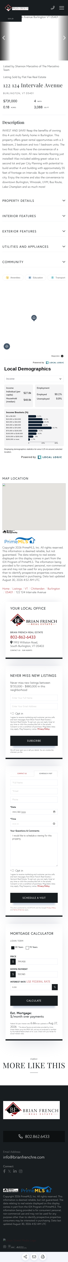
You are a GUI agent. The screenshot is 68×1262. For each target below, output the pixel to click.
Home (5, 588)
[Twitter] (9, 1171)
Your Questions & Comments (24, 830)
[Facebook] (4, 1171)
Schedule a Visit (45, 773)
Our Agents (27, 650)
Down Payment (19, 969)
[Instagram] (20, 1171)
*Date (13, 807)
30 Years (19, 946)
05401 (9, 592)
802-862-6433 (23, 637)
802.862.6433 (37, 1136)
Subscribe (34, 740)
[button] (5, 38)
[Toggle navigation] (61, 7)
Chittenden (38, 588)
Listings (17, 588)
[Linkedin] (15, 1171)
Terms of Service (18, 910)
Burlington (54, 588)
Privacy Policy (43, 729)
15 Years (33, 946)
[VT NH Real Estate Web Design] (34, 1240)
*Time (13, 818)
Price (13, 956)
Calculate (34, 1000)
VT (26, 588)
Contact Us (15, 650)
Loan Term (16, 940)
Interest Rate (30, 981)
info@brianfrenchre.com (23, 1157)
